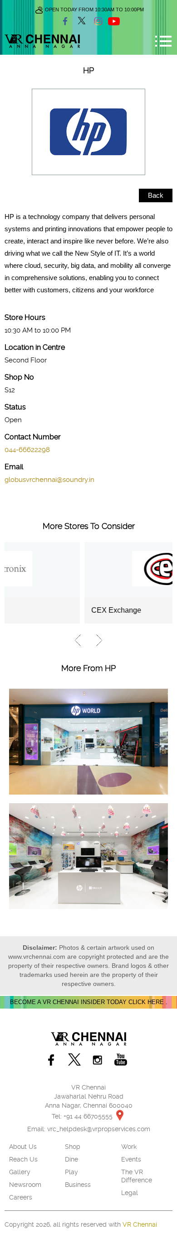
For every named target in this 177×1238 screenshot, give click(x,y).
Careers (20, 1197)
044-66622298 (27, 450)
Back (155, 195)
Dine (71, 1159)
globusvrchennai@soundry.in (49, 480)
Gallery (19, 1172)
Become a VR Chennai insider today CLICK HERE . (88, 1002)
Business (78, 1184)
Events (131, 1159)
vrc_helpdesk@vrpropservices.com (98, 1129)
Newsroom (25, 1184)
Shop (72, 1146)
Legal (129, 1192)
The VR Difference (136, 1176)
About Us (23, 1146)
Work (129, 1146)
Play (71, 1172)
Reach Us (23, 1159)
